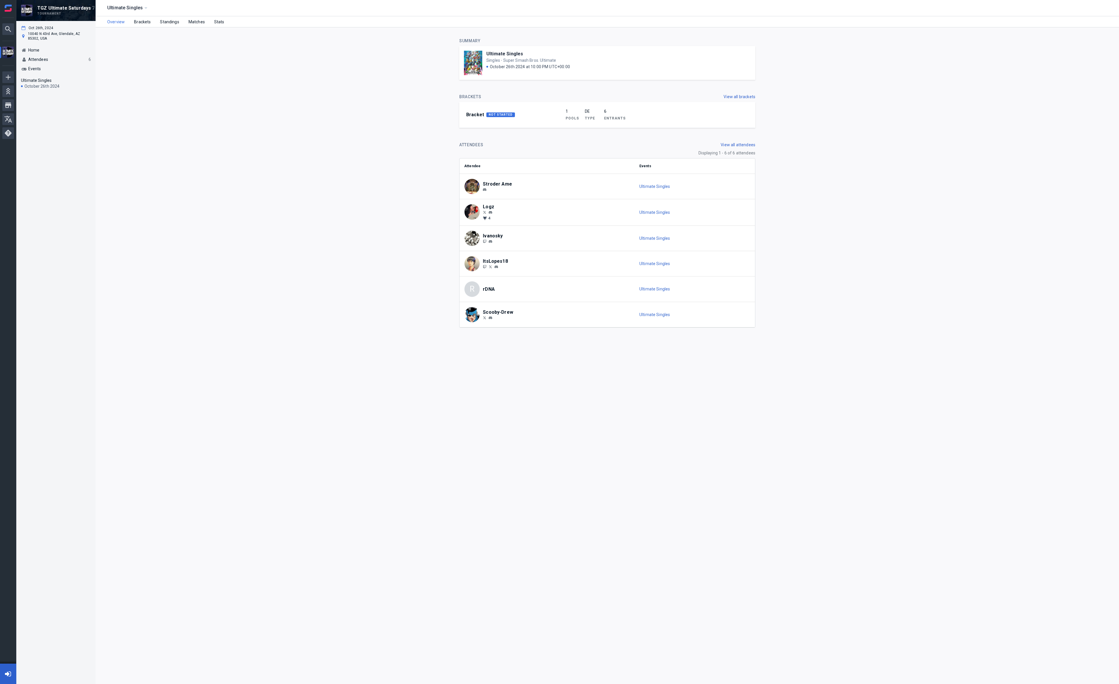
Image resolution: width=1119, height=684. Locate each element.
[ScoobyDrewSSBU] (484, 317)
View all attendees (738, 144)
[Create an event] (8, 77)
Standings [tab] (169, 22)
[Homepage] (8, 8)
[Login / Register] (8, 674)
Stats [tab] (219, 22)
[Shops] (8, 105)
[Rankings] (8, 91)
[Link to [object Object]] (473, 186)
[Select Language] (8, 119)
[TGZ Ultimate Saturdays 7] (8, 53)
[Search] (8, 29)
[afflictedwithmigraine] (484, 190)
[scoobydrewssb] (490, 318)
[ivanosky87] (484, 241)
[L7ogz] (484, 212)
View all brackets (739, 96)
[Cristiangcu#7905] (496, 267)
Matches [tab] (197, 22)
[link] (484, 189)
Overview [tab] (116, 22)
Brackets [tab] (142, 22)
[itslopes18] (484, 266)
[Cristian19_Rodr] (490, 266)
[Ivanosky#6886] (490, 241)
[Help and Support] (8, 133)
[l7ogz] (490, 212)
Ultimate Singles (504, 54)
